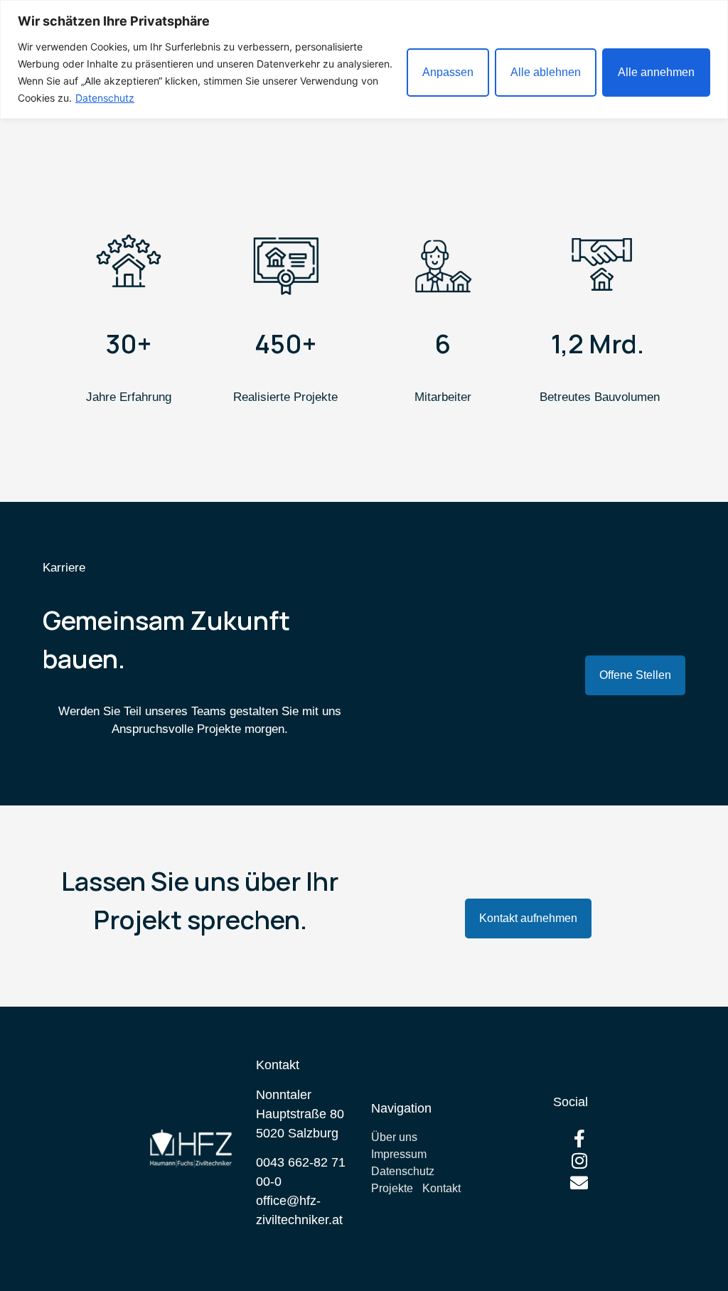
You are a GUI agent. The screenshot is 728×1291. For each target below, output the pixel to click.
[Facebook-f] (579, 1138)
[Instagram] (579, 1160)
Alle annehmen (656, 72)
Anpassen (447, 72)
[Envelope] (579, 1182)
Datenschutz (104, 98)
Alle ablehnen (545, 72)
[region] (364, 59)
